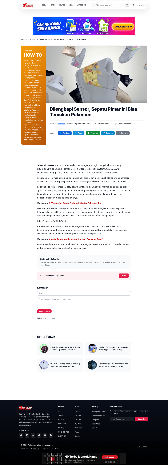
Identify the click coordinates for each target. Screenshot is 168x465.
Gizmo (77, 411)
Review (78, 416)
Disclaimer (56, 449)
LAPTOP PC (81, 5)
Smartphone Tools (99, 411)
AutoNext (78, 428)
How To (78, 420)
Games (77, 436)
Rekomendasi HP (98, 416)
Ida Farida (61, 124)
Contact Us (35, 449)
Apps (77, 432)
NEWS (71, 5)
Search (94, 428)
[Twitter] (39, 435)
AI (59, 411)
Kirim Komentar (44, 311)
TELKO (60, 416)
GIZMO (45, 5)
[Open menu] (134, 5)
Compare (95, 420)
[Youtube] (45, 435)
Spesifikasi (96, 424)
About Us (24, 449)
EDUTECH (62, 424)
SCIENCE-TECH (64, 432)
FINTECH (61, 428)
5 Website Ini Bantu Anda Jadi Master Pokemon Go (75, 203)
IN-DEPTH (62, 420)
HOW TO (62, 5)
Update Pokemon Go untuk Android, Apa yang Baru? (76, 239)
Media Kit (45, 449)
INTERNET (62, 436)
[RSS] (51, 435)
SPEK (53, 5)
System (141, 5)
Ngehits (78, 424)
